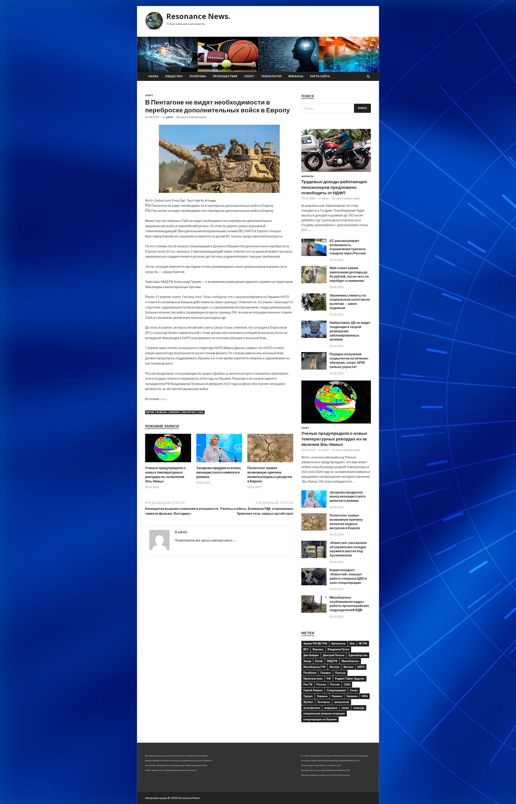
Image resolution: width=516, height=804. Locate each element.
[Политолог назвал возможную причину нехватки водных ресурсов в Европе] (270, 463)
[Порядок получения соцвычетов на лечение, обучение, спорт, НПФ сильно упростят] (314, 368)
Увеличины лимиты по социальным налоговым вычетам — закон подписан (350, 301)
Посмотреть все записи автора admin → (205, 540)
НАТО (360, 666)
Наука (153, 76)
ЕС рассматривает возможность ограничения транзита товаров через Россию (348, 247)
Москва (334, 666)
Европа (174, 412)
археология (341, 702)
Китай (319, 661)
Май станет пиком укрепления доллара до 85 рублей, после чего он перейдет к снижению (349, 274)
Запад (307, 661)
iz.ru (163, 399)
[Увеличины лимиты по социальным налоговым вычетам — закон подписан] (314, 309)
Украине (337, 696)
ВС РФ (363, 643)
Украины (352, 696)
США (201, 412)
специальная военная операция (324, 713)
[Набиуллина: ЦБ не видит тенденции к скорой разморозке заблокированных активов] (314, 337)
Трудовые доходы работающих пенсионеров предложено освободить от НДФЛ (334, 187)
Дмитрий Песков (333, 655)
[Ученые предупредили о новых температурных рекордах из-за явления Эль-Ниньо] (168, 463)
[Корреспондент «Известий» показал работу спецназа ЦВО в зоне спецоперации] (314, 584)
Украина (322, 696)
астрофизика (311, 707)
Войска (162, 412)
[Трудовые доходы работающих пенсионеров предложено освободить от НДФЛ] (336, 173)
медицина (330, 707)
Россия (335, 684)
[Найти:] (336, 108)
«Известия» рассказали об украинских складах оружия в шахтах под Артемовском (348, 549)
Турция (308, 696)
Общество (174, 76)
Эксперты (323, 702)
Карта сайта (320, 76)
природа (358, 707)
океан (345, 707)
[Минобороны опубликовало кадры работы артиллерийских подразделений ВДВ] (314, 611)
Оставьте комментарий (191, 117)
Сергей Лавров (312, 690)
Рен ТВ (307, 684)
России (321, 684)
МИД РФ (332, 661)
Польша (340, 672)
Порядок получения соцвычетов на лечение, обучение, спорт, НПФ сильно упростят (349, 360)
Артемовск (338, 643)
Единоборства (358, 655)
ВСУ (305, 649)
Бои (352, 643)
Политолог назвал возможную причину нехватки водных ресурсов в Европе (269, 474)
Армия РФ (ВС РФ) (315, 643)
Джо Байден (311, 655)
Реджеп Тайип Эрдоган (349, 678)
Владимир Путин (338, 649)
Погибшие (309, 672)
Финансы (295, 76)
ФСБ (365, 696)
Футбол (308, 702)
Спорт (249, 76)
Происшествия (225, 76)
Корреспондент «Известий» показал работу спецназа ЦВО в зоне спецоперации (348, 576)
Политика (197, 76)
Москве (348, 666)
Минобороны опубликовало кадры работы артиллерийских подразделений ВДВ (349, 603)
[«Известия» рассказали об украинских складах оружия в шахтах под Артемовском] (314, 557)
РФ (329, 678)
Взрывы (318, 649)
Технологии (271, 76)
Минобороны (350, 661)
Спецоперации (336, 690)
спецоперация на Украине (320, 719)
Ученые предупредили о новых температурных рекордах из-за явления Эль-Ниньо (165, 474)
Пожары (325, 672)
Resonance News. (198, 16)
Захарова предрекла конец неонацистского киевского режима (218, 472)
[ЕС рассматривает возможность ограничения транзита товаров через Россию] (314, 255)
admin (169, 117)
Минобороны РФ (314, 666)
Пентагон (188, 412)
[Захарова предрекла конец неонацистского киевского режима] (219, 463)
